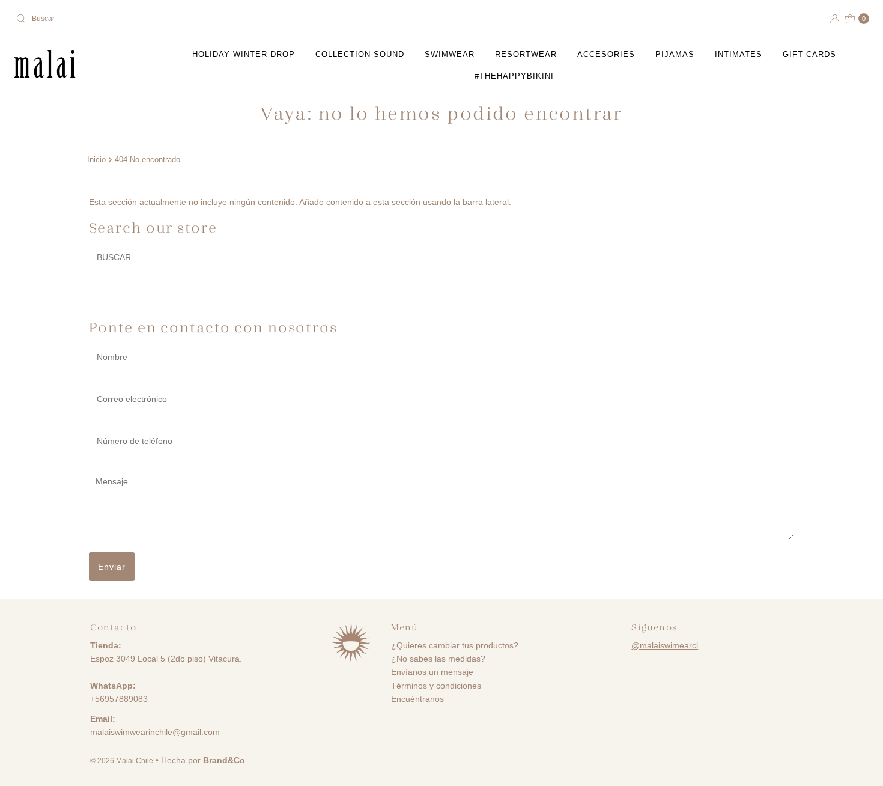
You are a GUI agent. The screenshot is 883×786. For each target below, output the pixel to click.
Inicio (96, 160)
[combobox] (224, 19)
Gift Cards (809, 54)
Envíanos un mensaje (432, 672)
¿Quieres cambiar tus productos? (454, 645)
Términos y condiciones (436, 685)
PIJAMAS (674, 54)
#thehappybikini (514, 76)
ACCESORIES (606, 54)
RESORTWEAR (526, 54)
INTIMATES (738, 54)
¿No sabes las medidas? (438, 658)
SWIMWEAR (450, 54)
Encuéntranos (417, 699)
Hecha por (203, 760)
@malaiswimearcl (664, 645)
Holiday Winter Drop (243, 54)
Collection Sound (359, 54)
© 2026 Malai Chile (121, 761)
